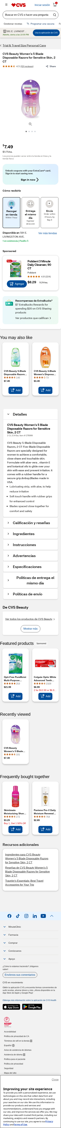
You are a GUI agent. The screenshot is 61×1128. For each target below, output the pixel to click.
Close (55, 1079)
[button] (47, 233)
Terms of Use (20, 1124)
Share (53, 66)
